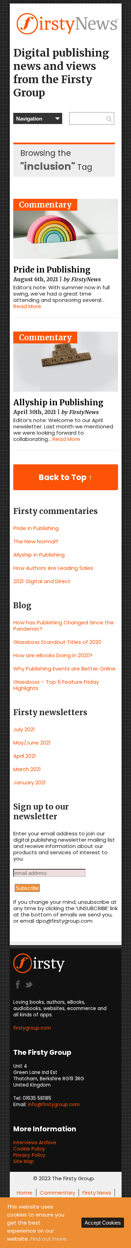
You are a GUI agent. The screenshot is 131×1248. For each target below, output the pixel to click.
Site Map (23, 1161)
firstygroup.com (32, 1028)
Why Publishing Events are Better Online (64, 668)
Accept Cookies (103, 1223)
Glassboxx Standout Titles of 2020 (57, 642)
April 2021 (24, 756)
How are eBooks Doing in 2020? (53, 655)
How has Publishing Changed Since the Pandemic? (63, 625)
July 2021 (24, 729)
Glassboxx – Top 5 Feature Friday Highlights (56, 685)
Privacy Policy (29, 1155)
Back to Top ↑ (66, 477)
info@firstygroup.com (54, 1104)
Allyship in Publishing (58, 402)
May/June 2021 (32, 742)
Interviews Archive (34, 1142)
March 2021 (27, 769)
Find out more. (48, 1238)
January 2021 (29, 782)
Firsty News (96, 1192)
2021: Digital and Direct (42, 581)
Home (24, 1192)
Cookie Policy (29, 1149)
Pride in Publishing (51, 270)
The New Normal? (35, 541)
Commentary (45, 205)
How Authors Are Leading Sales (53, 568)
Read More (27, 306)
